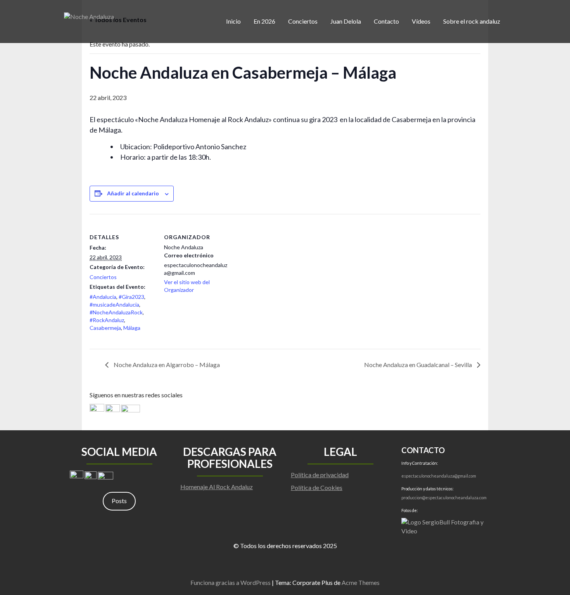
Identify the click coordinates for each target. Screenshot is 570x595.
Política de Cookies (316, 487)
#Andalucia (103, 296)
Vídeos (421, 21)
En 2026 (264, 21)
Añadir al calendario (133, 193)
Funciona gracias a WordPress (230, 582)
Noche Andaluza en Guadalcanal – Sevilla (418, 364)
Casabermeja (105, 327)
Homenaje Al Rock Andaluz (216, 486)
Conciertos (303, 21)
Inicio (233, 21)
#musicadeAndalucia (114, 304)
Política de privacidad (320, 474)
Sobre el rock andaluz (471, 21)
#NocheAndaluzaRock (116, 312)
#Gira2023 (131, 296)
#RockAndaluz (107, 320)
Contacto (386, 21)
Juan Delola (345, 21)
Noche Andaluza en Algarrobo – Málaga (166, 364)
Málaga (131, 327)
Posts (119, 500)
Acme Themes (361, 582)
